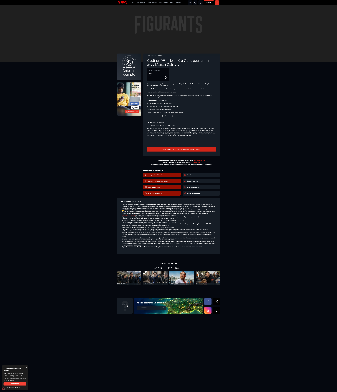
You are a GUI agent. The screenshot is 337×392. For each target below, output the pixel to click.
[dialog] (15, 377)
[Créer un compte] (129, 67)
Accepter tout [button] (14, 384)
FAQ (125, 306)
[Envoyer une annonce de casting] (195, 2)
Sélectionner (143, 307)
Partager (135, 103)
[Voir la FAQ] (200, 2)
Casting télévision (152, 2)
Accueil (133, 2)
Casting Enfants (163, 2)
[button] (15, 387)
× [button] (26, 367)
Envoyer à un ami (133, 111)
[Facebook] (208, 301)
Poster (136, 107)
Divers (171, 2)
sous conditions (195, 162)
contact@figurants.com (128, 215)
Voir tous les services (199, 160)
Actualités (178, 2)
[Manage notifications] (3, 388)
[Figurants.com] (122, 2)
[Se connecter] (217, 2)
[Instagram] (208, 310)
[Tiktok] (216, 310)
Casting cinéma (141, 2)
